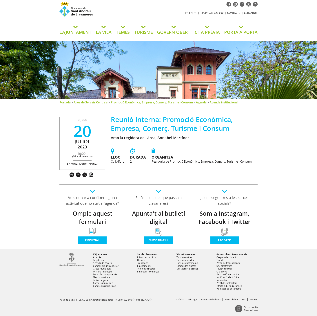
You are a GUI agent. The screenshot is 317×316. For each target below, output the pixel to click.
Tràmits (220, 259)
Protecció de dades (211, 299)
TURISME (143, 32)
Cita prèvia (221, 271)
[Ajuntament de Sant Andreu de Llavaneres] (71, 265)
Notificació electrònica (227, 277)
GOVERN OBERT (173, 32)
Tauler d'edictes (224, 268)
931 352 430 (142, 299)
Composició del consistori (106, 265)
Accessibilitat (231, 299)
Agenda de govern (102, 262)
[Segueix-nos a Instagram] (234, 4)
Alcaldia (97, 257)
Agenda (201, 102)
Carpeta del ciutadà (226, 257)
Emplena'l (92, 240)
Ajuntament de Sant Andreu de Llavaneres (102, 16)
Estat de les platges (186, 265)
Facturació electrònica (227, 274)
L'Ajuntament (100, 254)
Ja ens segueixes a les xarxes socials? (225, 200)
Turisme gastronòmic (187, 262)
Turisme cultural (184, 257)
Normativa (221, 280)
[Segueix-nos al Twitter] (247, 4)
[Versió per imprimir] (73, 174)
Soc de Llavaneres (147, 254)
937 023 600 (125, 299)
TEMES (123, 32)
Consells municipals (103, 282)
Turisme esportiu (185, 259)
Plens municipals (101, 277)
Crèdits (180, 299)
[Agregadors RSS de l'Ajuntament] (254, 4)
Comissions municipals (104, 285)
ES (186, 13)
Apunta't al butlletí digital (158, 217)
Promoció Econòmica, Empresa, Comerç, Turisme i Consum (152, 102)
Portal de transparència (105, 274)
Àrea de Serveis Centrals (91, 102)
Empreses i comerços (148, 271)
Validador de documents (228, 288)
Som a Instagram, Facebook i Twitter (225, 217)
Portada (65, 102)
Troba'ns (224, 240)
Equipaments (144, 265)
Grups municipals (102, 268)
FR (195, 13)
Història (141, 259)
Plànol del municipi (146, 257)
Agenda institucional (224, 102)
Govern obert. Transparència (231, 254)
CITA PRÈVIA (207, 32)
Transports (142, 262)
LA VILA (104, 32)
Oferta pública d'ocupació (229, 285)
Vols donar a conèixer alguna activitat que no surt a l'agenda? (92, 200)
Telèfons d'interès (146, 268)
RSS (244, 299)
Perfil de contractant (226, 282)
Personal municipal (102, 271)
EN (191, 13)
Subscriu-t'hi (158, 240)
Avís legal (192, 299)
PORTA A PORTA (241, 32)
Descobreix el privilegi (187, 268)
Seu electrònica (224, 265)
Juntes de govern (101, 280)
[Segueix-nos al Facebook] (241, 4)
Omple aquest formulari (92, 217)
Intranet (253, 299)
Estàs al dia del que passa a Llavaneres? (159, 200)
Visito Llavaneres (185, 254)
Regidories (98, 259)
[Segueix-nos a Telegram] (228, 4)
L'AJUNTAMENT (75, 32)
